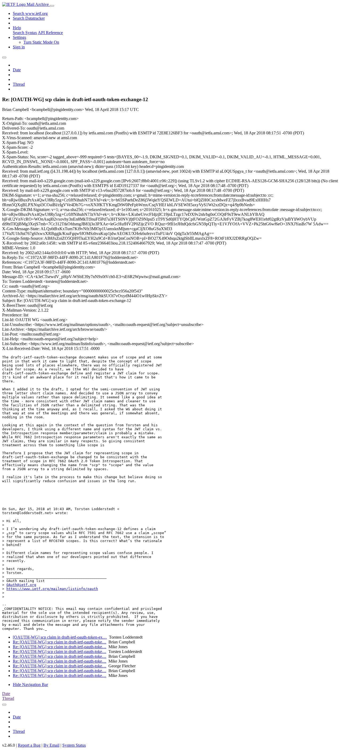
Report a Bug (29, 745)
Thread (19, 84)
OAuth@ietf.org (21, 585)
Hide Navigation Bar (30, 684)
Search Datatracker (29, 18)
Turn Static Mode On (41, 42)
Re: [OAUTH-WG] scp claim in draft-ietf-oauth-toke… (59, 642)
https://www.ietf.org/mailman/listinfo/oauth (52, 589)
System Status (74, 745)
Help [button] (17, 28)
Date (17, 70)
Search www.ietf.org (30, 13)
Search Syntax (25, 32)
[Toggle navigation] (52, 6)
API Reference (50, 32)
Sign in (19, 47)
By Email (51, 745)
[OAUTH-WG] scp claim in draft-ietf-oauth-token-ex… (60, 637)
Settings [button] (19, 37)
